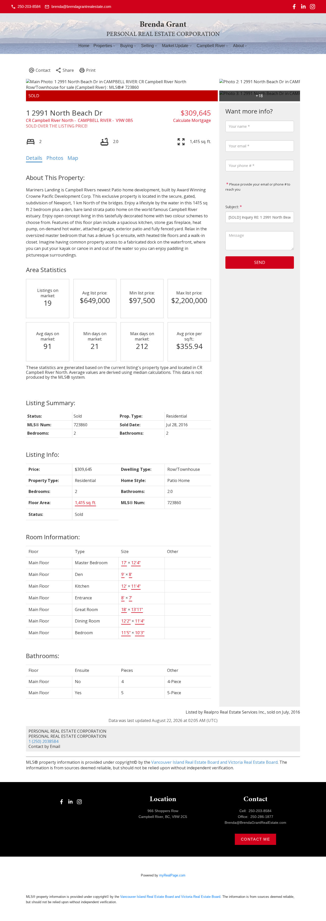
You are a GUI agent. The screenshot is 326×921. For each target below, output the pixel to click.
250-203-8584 (29, 6)
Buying (126, 46)
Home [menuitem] (83, 46)
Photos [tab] (54, 157)
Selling (147, 46)
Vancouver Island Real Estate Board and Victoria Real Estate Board (214, 762)
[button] (25, 6)
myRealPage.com (172, 875)
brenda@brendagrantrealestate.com (81, 6)
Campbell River (211, 46)
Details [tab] (34, 157)
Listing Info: (42, 454)
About (238, 46)
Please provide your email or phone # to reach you (257, 187)
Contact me (255, 839)
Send (259, 262)
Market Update (175, 46)
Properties (102, 46)
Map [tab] (72, 157)
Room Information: (53, 537)
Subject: (232, 206)
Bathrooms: (42, 655)
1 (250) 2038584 (43, 741)
